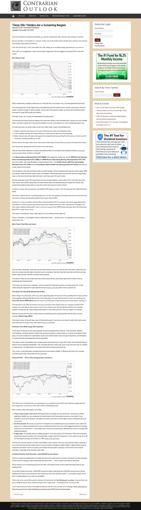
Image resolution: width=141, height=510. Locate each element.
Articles (21, 16)
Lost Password (99, 45)
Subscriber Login (79, 16)
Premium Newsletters (60, 16)
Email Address (99, 28)
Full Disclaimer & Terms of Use (113, 506)
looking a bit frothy (52, 287)
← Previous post (17, 494)
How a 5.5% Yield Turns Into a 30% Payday (110, 107)
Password (98, 34)
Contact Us (44, 16)
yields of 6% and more (52, 438)
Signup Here (99, 43)
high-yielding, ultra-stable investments (24, 43)
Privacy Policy (126, 506)
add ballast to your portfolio (46, 403)
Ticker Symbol (99, 91)
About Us (32, 16)
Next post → (83, 494)
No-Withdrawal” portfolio (65, 480)
